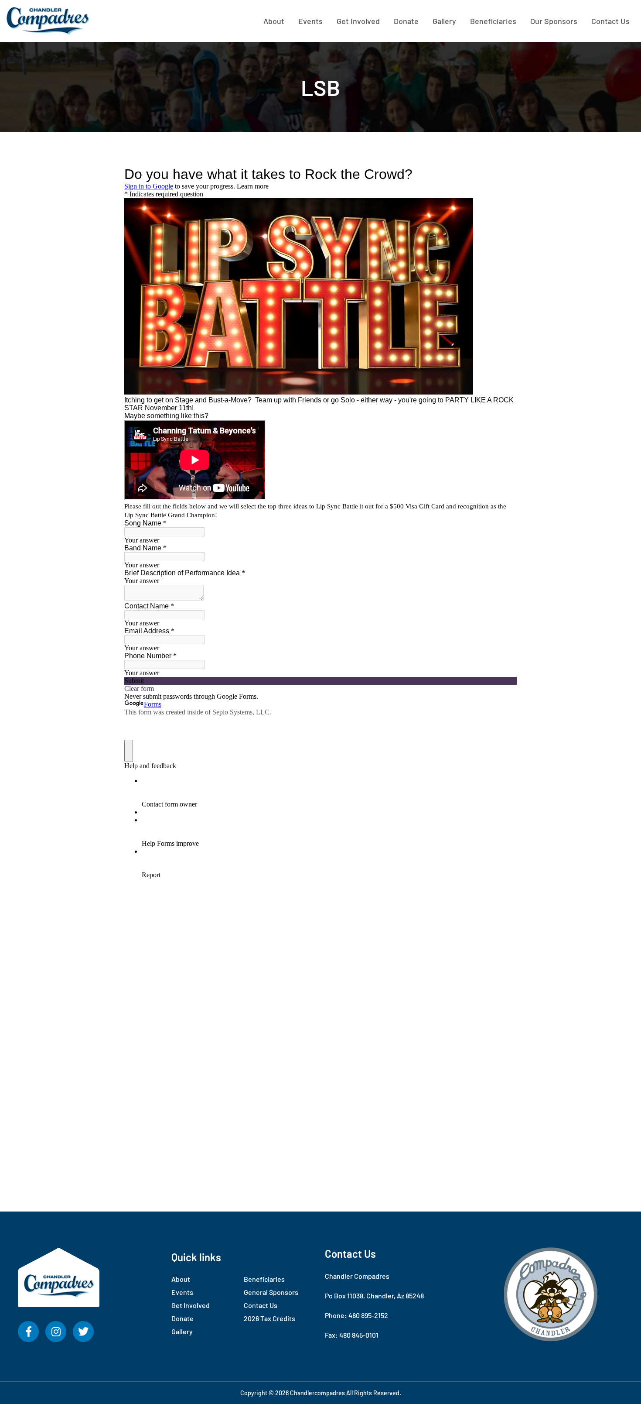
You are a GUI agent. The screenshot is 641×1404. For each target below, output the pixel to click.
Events (310, 21)
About (273, 21)
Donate (406, 21)
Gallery (444, 21)
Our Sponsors (553, 21)
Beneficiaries (493, 21)
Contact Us (610, 21)
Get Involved (358, 21)
